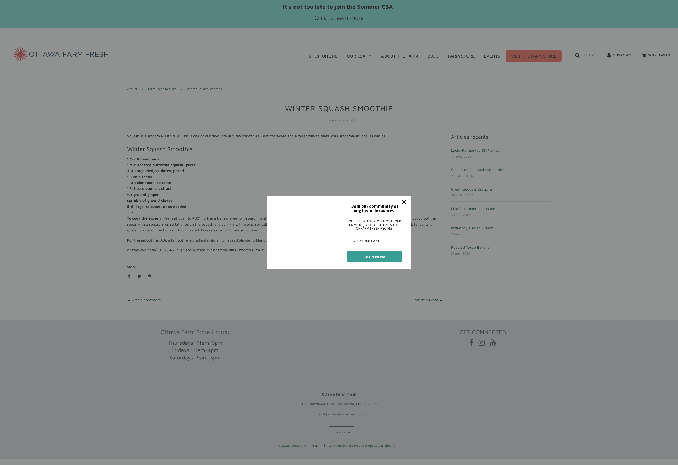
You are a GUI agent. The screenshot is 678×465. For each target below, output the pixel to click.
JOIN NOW (375, 257)
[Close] (404, 202)
